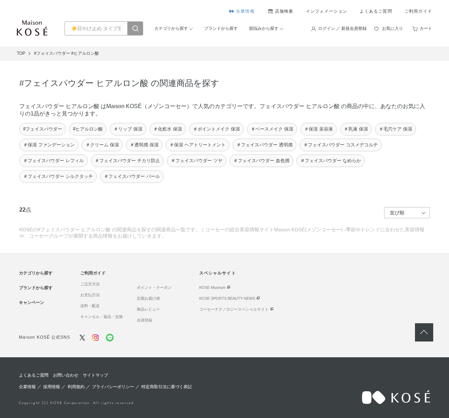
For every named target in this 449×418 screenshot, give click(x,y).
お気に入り (392, 28)
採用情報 (51, 386)
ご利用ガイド (418, 11)
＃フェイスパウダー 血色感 (261, 160)
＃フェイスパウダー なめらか (330, 160)
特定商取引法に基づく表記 (166, 386)
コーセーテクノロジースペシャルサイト (234, 309)
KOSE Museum (212, 287)
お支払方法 (90, 295)
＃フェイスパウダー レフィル (53, 160)
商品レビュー (148, 309)
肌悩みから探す (264, 28)
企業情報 (245, 11)
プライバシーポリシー (113, 386)
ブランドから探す (221, 28)
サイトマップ (95, 375)
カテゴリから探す (171, 28)
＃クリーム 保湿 (102, 144)
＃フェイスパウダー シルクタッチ (58, 176)
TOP (21, 53)
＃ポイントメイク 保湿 (216, 129)
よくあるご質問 (376, 11)
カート (426, 28)
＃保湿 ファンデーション (49, 144)
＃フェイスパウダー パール (132, 176)
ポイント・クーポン (154, 287)
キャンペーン (31, 302)
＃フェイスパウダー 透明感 (264, 144)
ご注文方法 (90, 284)
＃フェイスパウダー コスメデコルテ (340, 144)
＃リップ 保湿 (128, 129)
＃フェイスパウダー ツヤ (196, 160)
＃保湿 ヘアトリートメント (197, 144)
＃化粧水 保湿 (167, 129)
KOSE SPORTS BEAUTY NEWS (227, 298)
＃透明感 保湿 (144, 144)
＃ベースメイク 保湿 (272, 129)
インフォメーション (327, 11)
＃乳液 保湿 (356, 129)
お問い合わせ (65, 375)
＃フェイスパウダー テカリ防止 (127, 160)
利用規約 (76, 386)
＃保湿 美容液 (318, 129)
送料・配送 (90, 306)
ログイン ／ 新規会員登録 (342, 28)
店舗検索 (284, 11)
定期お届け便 (148, 298)
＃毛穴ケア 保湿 (395, 129)
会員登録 (144, 320)
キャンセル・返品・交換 (101, 316)
